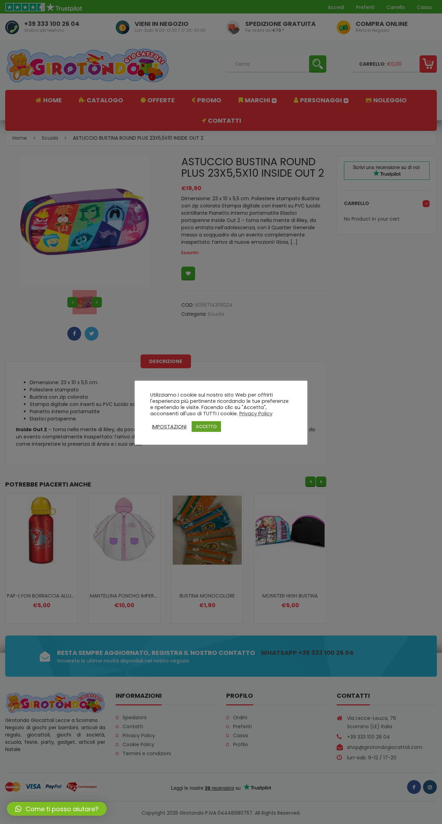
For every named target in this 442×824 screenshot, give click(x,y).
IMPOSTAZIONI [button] (169, 427)
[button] (57, 809)
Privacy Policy (255, 413)
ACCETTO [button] (206, 426)
